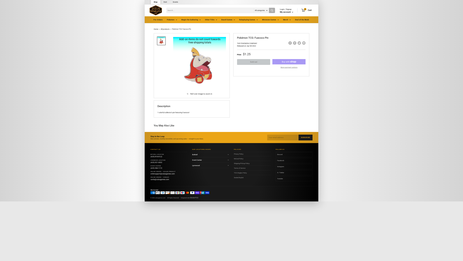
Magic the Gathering (189, 20)
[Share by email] (304, 43)
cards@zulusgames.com (159, 179)
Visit (165, 2)
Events (175, 2)
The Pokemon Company (247, 43)
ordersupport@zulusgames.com (162, 174)
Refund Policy (238, 159)
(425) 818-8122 (156, 157)
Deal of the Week (302, 20)
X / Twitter (280, 173)
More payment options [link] (289, 67)
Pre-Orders (158, 20)
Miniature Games (269, 20)
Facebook (280, 160)
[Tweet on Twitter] (299, 43)
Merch (285, 20)
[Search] (272, 10)
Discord (280, 154)
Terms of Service (239, 168)
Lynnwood (196, 165)
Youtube (280, 179)
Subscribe (305, 137)
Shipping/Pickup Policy (242, 163)
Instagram (280, 166)
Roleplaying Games (247, 20)
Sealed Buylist (239, 177)
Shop (156, 2)
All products (165, 29)
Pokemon (170, 20)
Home (156, 29)
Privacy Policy (238, 154)
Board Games (226, 20)
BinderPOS (194, 198)
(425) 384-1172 (156, 168)
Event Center (197, 160)
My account (285, 12)
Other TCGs (209, 20)
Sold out (253, 62)
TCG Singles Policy (240, 173)
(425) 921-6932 (156, 162)
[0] (303, 10)
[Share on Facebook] (290, 43)
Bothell (195, 155)
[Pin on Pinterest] (294, 43)
